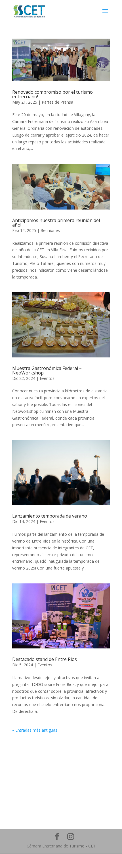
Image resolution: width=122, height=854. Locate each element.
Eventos (47, 378)
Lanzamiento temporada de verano (49, 516)
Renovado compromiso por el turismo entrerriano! (52, 94)
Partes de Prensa (57, 102)
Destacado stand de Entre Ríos (44, 659)
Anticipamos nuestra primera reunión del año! (56, 222)
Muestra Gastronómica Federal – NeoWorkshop (47, 370)
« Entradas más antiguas (34, 730)
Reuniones (50, 230)
